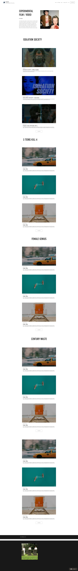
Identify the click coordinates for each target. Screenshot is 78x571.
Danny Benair (42, 554)
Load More (39, 131)
